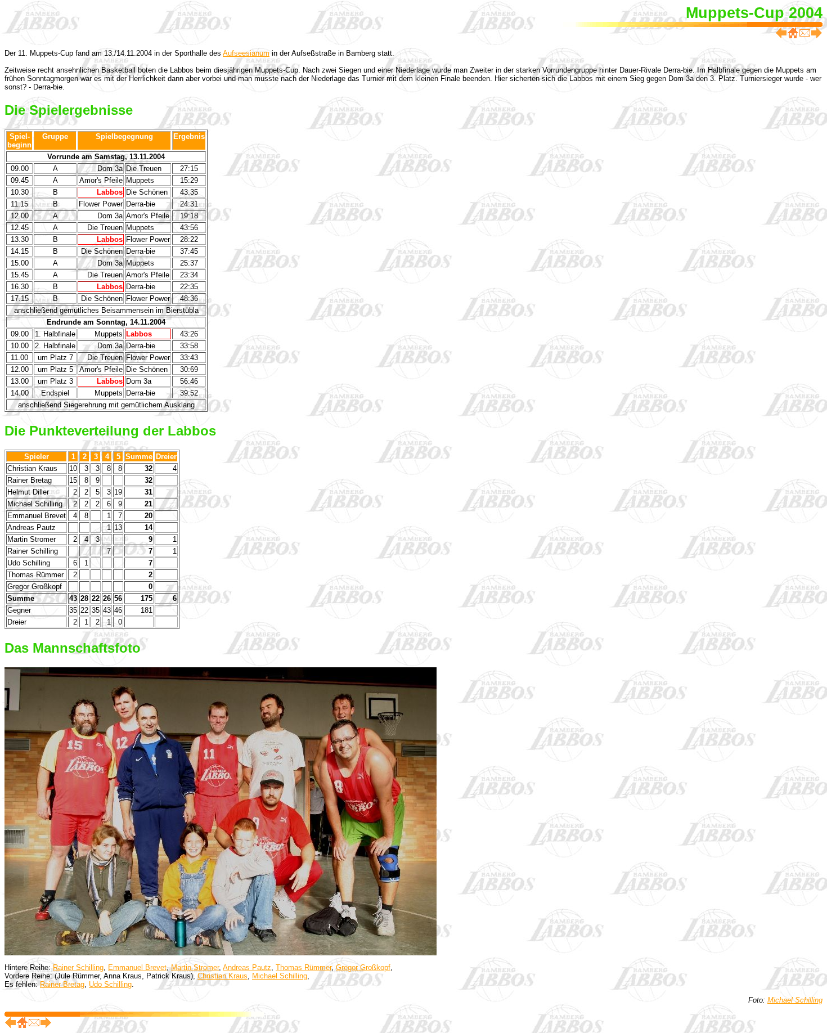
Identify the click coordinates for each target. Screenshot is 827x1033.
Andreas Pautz (247, 967)
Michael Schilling (279, 976)
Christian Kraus (222, 976)
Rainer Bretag (62, 984)
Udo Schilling (110, 984)
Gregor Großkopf (363, 967)
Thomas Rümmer (303, 967)
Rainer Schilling (78, 967)
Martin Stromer (195, 967)
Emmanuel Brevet (137, 967)
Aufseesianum (246, 53)
